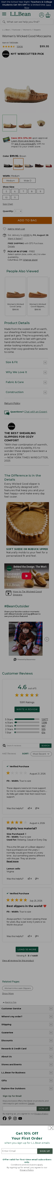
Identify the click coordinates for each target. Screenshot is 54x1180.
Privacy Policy (27, 1170)
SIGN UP (45, 1151)
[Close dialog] (50, 1128)
